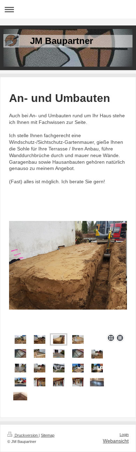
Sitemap (47, 435)
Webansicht (116, 441)
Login (124, 434)
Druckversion (26, 435)
